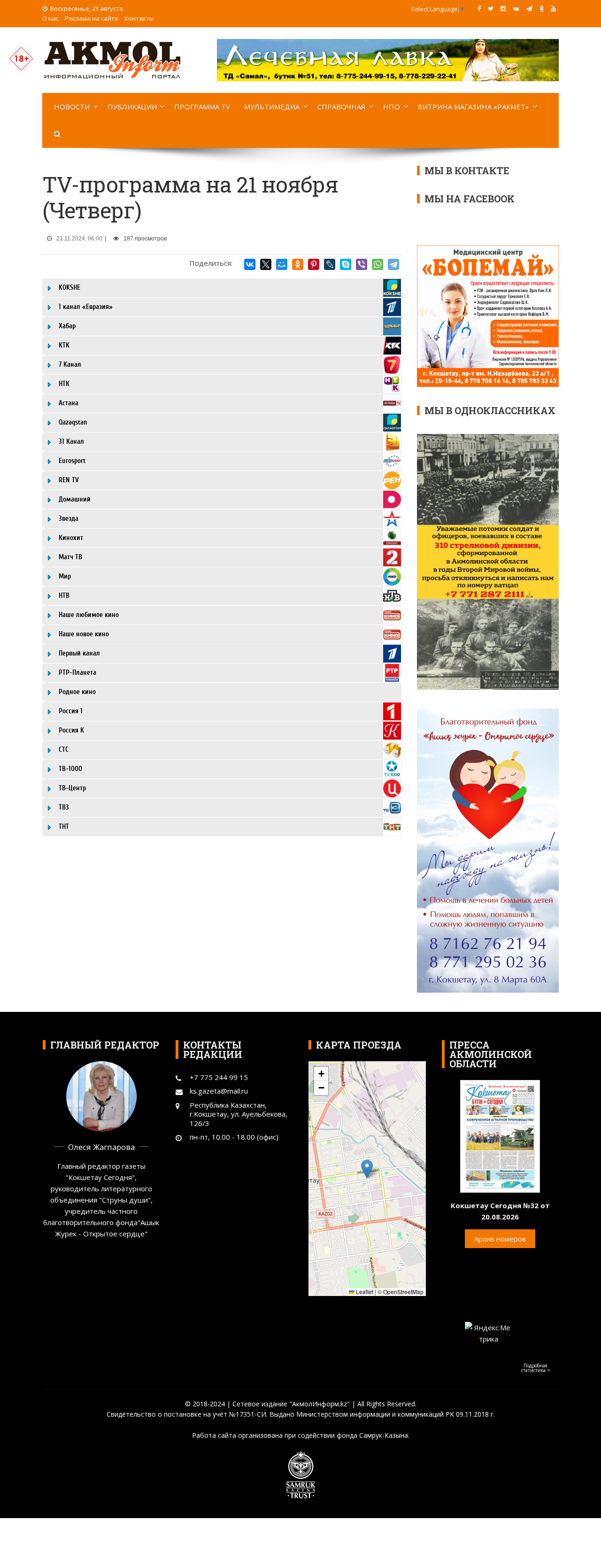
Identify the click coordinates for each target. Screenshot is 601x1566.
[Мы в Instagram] (503, 8)
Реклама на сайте (91, 18)
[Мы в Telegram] (529, 8)
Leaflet (363, 1292)
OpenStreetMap (403, 1292)
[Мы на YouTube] (553, 8)
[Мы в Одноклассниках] (542, 8)
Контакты (139, 18)
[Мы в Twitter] (490, 8)
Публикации (132, 106)
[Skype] (345, 264)
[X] (265, 264)
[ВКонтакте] (249, 264)
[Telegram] (393, 264)
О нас (50, 18)
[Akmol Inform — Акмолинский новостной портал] (112, 59)
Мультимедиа (272, 106)
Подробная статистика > (535, 1368)
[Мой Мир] (281, 264)
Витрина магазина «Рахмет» (473, 106)
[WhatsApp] (377, 264)
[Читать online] (500, 1135)
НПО (391, 106)
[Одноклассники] (297, 264)
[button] (367, 1169)
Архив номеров (500, 1238)
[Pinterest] (313, 264)
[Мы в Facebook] (479, 8)
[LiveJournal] (329, 264)
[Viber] (361, 264)
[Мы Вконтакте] (516, 8)
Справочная (341, 106)
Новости (72, 106)
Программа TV (202, 106)
